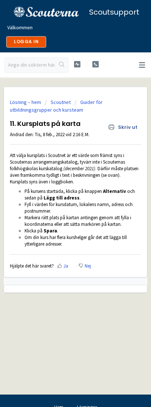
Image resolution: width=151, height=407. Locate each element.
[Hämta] (62, 199)
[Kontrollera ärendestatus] (77, 64)
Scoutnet (61, 102)
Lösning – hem (26, 102)
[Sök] (61, 65)
